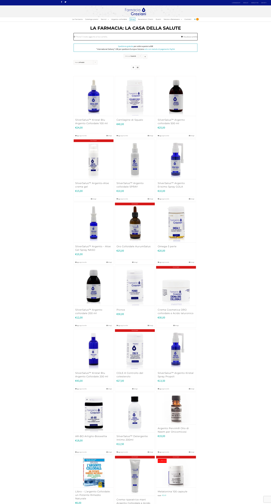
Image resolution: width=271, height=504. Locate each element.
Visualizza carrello (190, 36)
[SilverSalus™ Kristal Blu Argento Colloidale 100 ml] (93, 96)
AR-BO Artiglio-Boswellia (91, 436)
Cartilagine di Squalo (130, 119)
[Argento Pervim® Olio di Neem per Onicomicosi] (176, 408)
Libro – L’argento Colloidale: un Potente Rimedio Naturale (92, 495)
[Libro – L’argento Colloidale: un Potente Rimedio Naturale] (93, 472)
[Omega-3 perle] (176, 223)
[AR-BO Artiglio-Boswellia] (93, 412)
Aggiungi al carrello (82, 135)
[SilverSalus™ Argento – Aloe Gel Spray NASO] (93, 223)
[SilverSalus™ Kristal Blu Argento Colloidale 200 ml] (93, 349)
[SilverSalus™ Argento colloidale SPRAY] (135, 159)
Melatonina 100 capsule (172, 491)
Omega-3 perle (167, 246)
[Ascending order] (145, 56)
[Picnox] (135, 286)
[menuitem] (236, 2)
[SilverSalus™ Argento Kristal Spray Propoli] (176, 349)
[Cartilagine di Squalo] (135, 96)
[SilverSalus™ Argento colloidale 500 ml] (176, 96)
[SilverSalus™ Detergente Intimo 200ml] (135, 412)
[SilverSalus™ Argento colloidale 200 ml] (93, 286)
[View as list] (138, 67)
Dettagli (110, 135)
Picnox (121, 309)
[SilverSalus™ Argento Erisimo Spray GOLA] (176, 159)
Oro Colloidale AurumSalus (134, 246)
